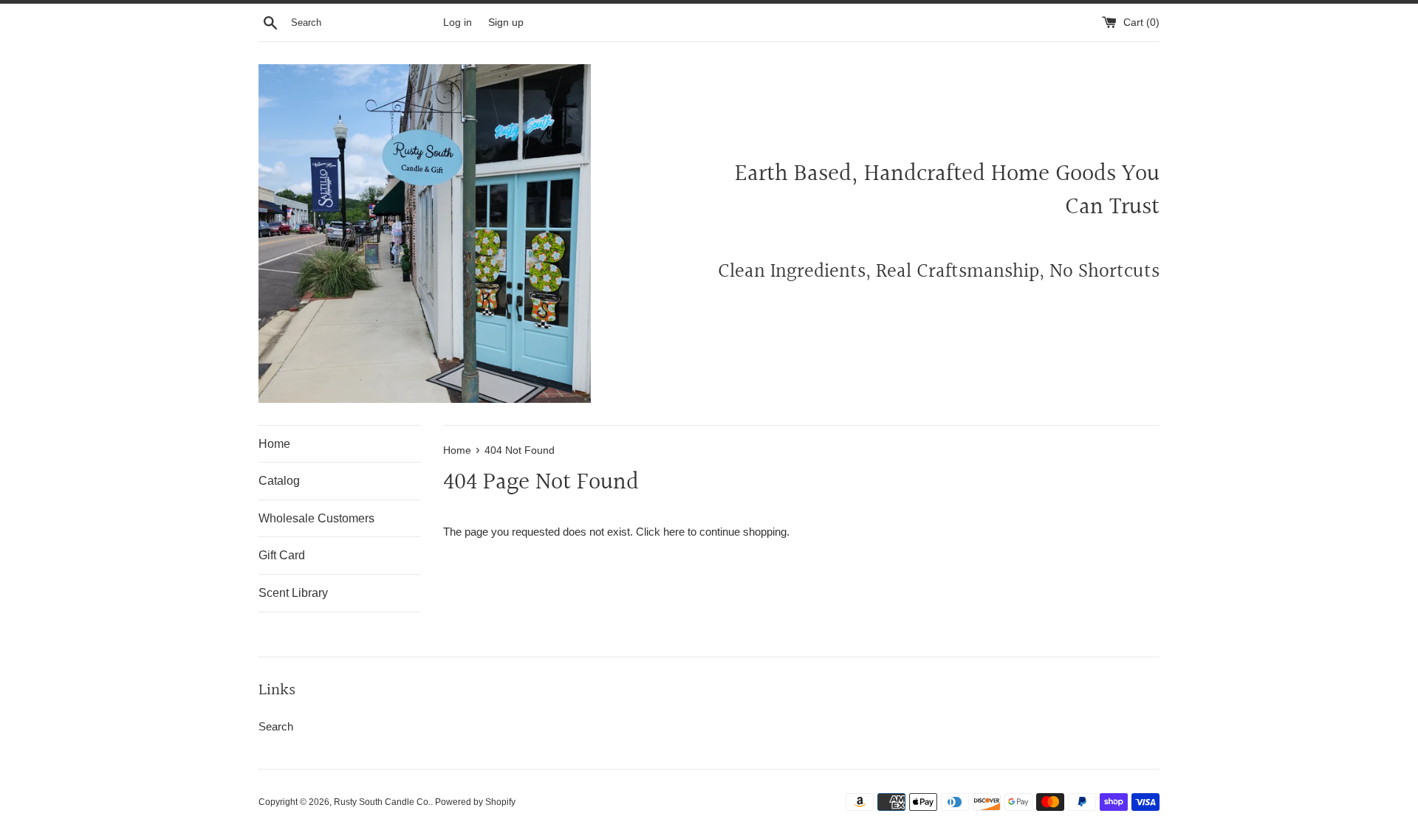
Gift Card (281, 555)
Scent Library (293, 593)
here (674, 531)
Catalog (279, 480)
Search (275, 726)
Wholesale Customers (316, 518)
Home (274, 444)
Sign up (506, 22)
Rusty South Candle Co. (382, 802)
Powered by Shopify (475, 802)
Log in (457, 22)
